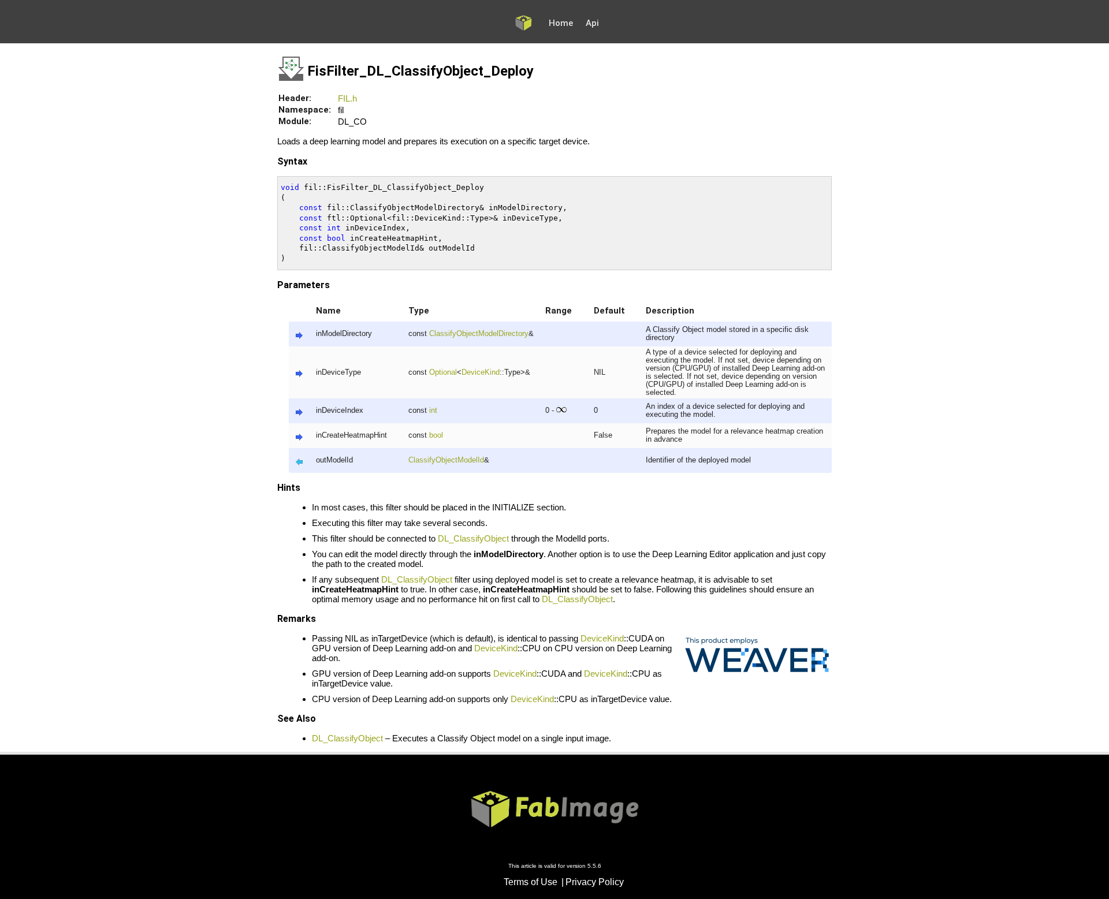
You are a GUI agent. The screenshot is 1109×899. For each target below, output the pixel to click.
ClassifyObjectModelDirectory (479, 334)
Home (561, 23)
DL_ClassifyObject (473, 538)
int (433, 410)
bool (436, 435)
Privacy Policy (594, 882)
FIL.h (347, 98)
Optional (443, 372)
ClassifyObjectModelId (446, 460)
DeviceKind (481, 372)
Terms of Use (530, 882)
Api (592, 23)
